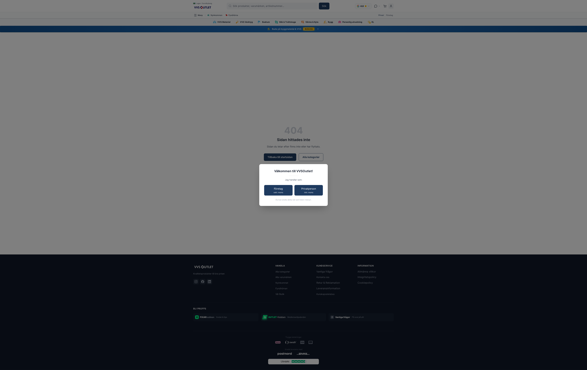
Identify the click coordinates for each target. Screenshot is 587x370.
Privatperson (308, 190)
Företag (278, 190)
